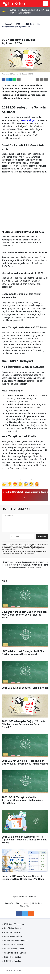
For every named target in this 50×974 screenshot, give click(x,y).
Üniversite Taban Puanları (15, 953)
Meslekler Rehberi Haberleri (16, 940)
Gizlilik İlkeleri (37, 903)
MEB (18, 24)
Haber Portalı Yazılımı (14, 970)
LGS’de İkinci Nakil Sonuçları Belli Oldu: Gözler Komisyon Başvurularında (29, 11)
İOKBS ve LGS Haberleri (14, 924)
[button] (37, 79)
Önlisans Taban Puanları (14, 949)
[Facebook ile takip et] (19, 913)
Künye (18, 903)
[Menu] (45, 3)
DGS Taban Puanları (12, 961)
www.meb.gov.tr (29, 120)
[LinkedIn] (10, 79)
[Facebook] (3, 79)
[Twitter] (7, 79)
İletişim (26, 903)
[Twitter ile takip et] (25, 913)
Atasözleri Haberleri (12, 932)
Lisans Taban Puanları (13, 945)
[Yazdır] (19, 79)
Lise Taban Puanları (12, 957)
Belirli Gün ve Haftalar (13, 936)
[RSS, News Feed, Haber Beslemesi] (31, 913)
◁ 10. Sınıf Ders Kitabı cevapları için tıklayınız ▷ (25, 495)
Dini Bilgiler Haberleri (13, 928)
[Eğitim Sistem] (14, 3)
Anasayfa (8, 24)
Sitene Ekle (24, 906)
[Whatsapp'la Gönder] (14, 79)
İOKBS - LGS (29, 24)
